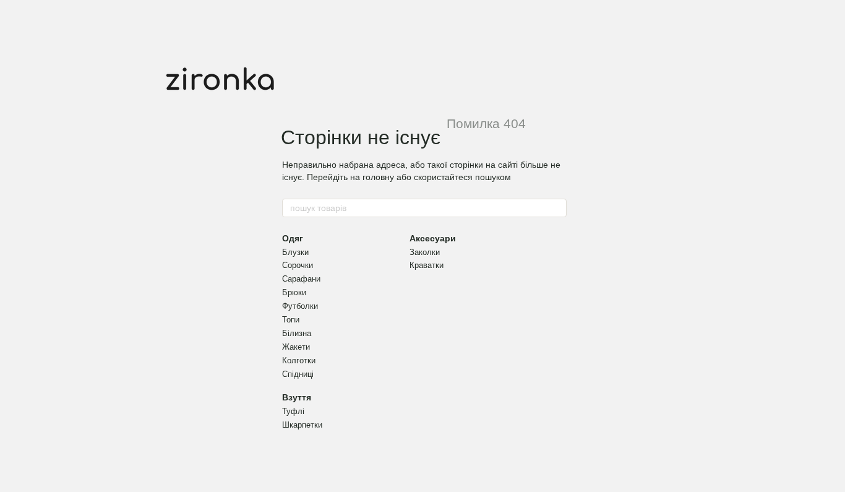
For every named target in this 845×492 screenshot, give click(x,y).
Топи (290, 319)
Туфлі (293, 411)
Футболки (300, 306)
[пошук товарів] (557, 208)
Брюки (294, 292)
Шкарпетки (302, 424)
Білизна (296, 333)
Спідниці (298, 374)
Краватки (427, 265)
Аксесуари (433, 238)
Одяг (292, 238)
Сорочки (297, 265)
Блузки (295, 252)
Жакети (296, 347)
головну (378, 177)
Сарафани (301, 278)
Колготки (298, 360)
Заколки (425, 252)
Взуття (296, 397)
